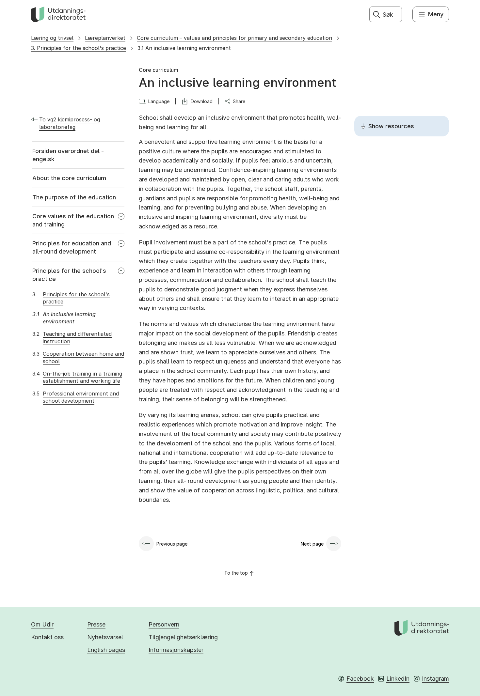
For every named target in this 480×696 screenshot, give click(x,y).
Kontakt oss (47, 637)
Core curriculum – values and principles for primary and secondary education (234, 38)
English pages (106, 649)
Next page (312, 544)
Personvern (164, 624)
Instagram (435, 678)
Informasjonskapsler (176, 649)
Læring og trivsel (52, 38)
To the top (236, 573)
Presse (96, 624)
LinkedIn (397, 678)
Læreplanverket (105, 38)
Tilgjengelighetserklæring (183, 637)
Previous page (171, 544)
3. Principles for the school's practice (78, 48)
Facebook (360, 678)
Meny (435, 14)
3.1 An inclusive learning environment (184, 48)
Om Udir (42, 624)
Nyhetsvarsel (105, 637)
